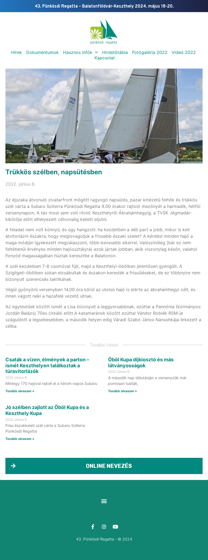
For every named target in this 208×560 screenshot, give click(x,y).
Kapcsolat (105, 57)
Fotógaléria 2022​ (149, 52)
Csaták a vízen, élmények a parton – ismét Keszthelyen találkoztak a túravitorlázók (47, 365)
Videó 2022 (184, 52)
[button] (104, 500)
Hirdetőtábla (115, 52)
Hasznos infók (77, 52)
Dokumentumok (42, 52)
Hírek (16, 52)
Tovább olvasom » (19, 391)
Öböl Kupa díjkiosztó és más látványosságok (141, 362)
